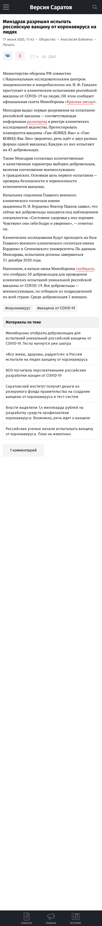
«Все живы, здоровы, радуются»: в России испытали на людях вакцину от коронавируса (47, 357)
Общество (47, 39)
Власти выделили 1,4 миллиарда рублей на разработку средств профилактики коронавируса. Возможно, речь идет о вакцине (48, 412)
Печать (8, 45)
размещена (37, 121)
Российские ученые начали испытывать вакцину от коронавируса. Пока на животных (49, 431)
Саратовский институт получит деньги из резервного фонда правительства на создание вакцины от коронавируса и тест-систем (48, 391)
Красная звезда (80, 101)
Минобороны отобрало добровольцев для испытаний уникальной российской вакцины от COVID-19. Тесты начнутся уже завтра (48, 338)
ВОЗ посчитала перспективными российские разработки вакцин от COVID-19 (46, 373)
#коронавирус (18, 308)
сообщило (85, 268)
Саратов (51, 7)
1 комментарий (23, 450)
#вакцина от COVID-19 (56, 308)
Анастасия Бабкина (76, 39)
